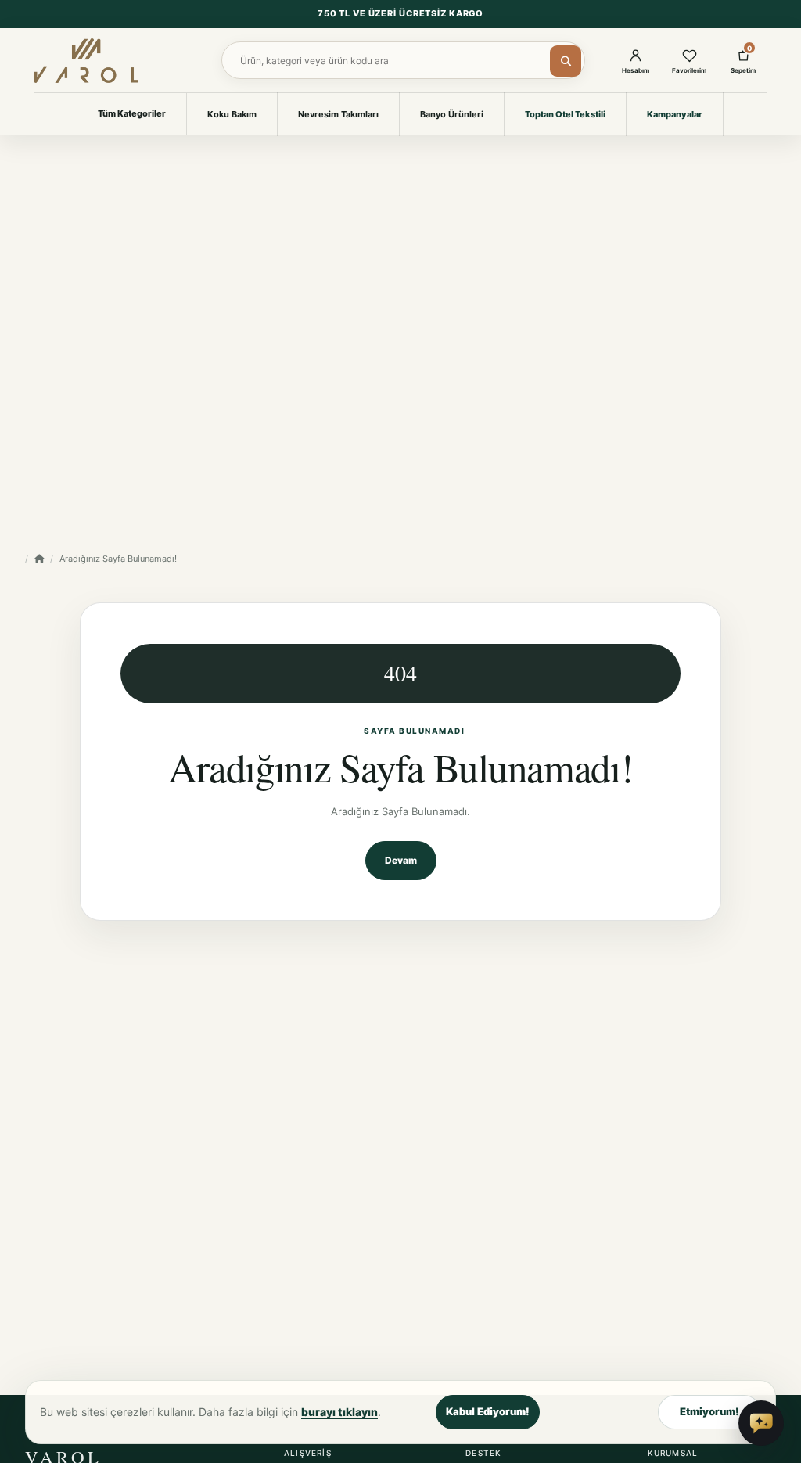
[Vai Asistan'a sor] (761, 1423)
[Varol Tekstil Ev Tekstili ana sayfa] (86, 60)
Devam (401, 860)
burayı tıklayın (339, 1411)
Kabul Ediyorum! (488, 1411)
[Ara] (565, 61)
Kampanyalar (674, 114)
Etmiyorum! (709, 1411)
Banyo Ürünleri (451, 114)
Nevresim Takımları (338, 114)
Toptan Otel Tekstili (565, 114)
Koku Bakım (232, 114)
